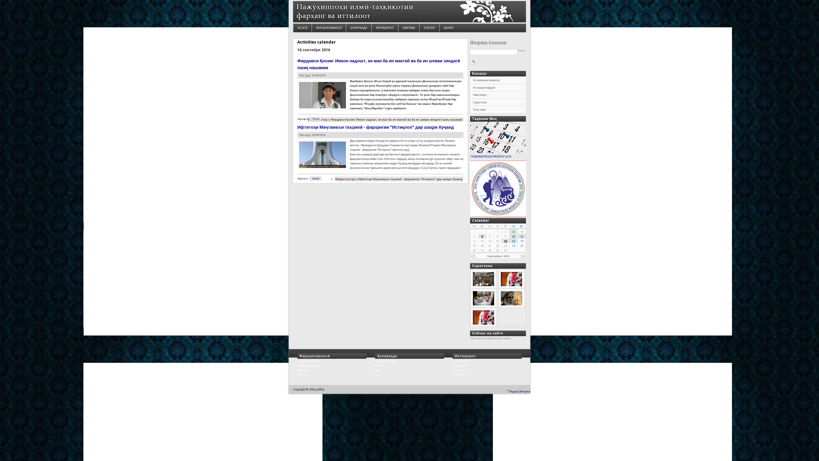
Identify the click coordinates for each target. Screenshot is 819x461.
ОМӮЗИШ (409, 27)
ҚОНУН (448, 27)
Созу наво (479, 109)
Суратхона (480, 102)
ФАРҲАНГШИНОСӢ (329, 27)
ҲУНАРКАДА (358, 27)
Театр (315, 119)
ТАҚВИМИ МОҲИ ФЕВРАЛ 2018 (490, 156)
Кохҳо (315, 178)
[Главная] (409, 21)
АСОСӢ (302, 27)
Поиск (521, 50)
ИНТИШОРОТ (385, 27)
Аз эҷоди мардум (484, 87)
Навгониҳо (479, 94)
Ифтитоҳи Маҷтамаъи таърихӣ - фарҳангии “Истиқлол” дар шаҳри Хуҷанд (375, 127)
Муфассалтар (385, 119)
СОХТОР (429, 27)
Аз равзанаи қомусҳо (486, 80)
